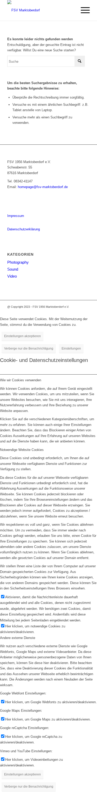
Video (12, 276)
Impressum (15, 216)
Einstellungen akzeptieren (22, 336)
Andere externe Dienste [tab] (17, 638)
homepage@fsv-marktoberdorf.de (43, 187)
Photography (18, 262)
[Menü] (83, 10)
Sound (12, 269)
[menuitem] (83, 10)
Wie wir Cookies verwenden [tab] (20, 380)
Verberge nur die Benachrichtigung (28, 348)
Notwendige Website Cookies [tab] (22, 450)
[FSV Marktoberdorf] (40, 10)
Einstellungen (71, 348)
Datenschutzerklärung (23, 229)
